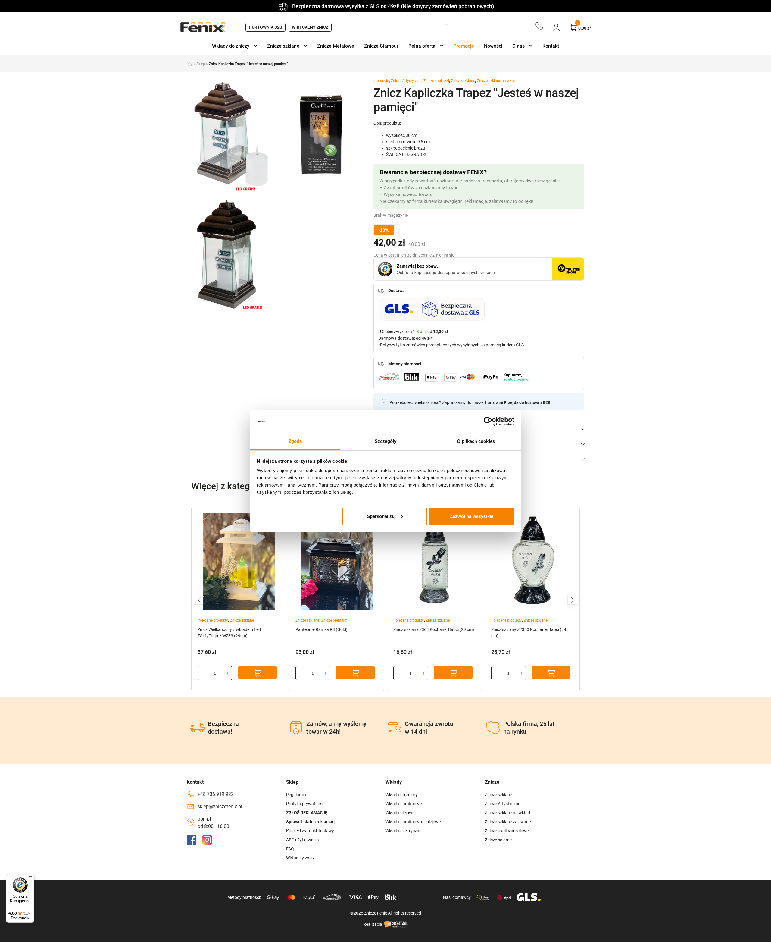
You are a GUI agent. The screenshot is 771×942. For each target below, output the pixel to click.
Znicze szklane (283, 46)
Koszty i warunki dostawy (310, 830)
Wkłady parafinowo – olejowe (413, 821)
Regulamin (296, 794)
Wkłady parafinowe (404, 803)
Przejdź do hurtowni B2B (527, 402)
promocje (381, 81)
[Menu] (30, 877)
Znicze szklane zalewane (508, 821)
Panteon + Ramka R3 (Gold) (321, 629)
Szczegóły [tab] (386, 441)
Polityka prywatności (305, 803)
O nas (518, 46)
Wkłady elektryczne (403, 830)
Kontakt (550, 46)
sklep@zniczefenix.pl (220, 806)
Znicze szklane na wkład (497, 81)
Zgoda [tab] (295, 441)
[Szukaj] (440, 27)
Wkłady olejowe (400, 812)
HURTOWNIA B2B (265, 27)
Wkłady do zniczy (230, 46)
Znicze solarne (498, 839)
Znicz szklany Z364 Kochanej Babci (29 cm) (433, 629)
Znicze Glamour (381, 46)
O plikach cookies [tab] (476, 441)
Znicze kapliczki (436, 81)
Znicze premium (334, 620)
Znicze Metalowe (335, 46)
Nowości (493, 46)
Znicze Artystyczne (406, 81)
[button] (198, 599)
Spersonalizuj (381, 516)
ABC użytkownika (302, 839)
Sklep (200, 64)
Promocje (463, 46)
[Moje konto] (556, 27)
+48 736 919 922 (216, 794)
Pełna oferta (421, 46)
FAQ (290, 848)
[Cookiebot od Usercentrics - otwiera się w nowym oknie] (488, 421)
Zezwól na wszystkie (471, 516)
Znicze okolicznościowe (507, 830)
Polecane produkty (213, 620)
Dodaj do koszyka (257, 672)
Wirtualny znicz (310, 27)
